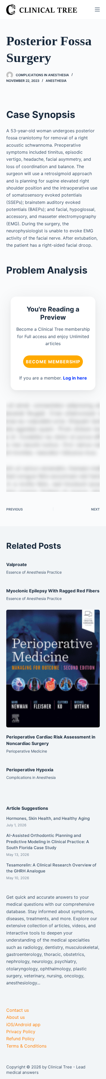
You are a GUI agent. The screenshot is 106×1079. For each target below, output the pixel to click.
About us (15, 1017)
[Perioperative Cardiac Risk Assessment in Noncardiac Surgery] (52, 668)
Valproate (16, 564)
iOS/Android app (23, 1024)
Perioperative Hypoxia (29, 769)
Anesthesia (56, 81)
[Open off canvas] (97, 9)
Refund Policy (20, 1038)
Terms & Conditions (26, 1046)
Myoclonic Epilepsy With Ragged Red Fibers (52, 590)
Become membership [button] (53, 361)
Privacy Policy (20, 1031)
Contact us (17, 1010)
